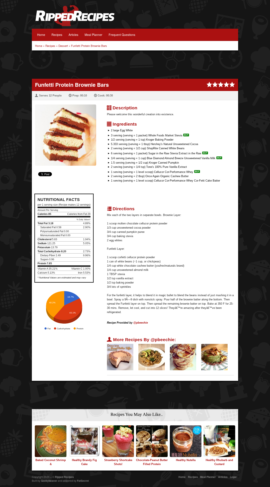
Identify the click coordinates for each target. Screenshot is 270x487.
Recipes (56, 35)
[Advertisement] (135, 64)
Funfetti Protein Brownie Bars (89, 46)
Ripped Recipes (75, 18)
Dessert (63, 46)
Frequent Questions (122, 35)
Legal (233, 477)
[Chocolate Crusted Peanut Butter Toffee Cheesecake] (120, 356)
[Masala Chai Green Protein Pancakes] (214, 356)
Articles (73, 35)
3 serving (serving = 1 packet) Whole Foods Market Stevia (146, 135)
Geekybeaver (49, 481)
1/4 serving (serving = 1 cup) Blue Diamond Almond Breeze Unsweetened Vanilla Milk (163, 158)
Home (41, 35)
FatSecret (83, 481)
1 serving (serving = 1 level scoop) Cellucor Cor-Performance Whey (152, 172)
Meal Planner (93, 35)
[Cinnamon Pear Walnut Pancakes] (183, 356)
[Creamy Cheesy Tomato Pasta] (151, 356)
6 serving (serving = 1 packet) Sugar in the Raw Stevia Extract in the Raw (156, 153)
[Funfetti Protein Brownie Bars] (64, 132)
